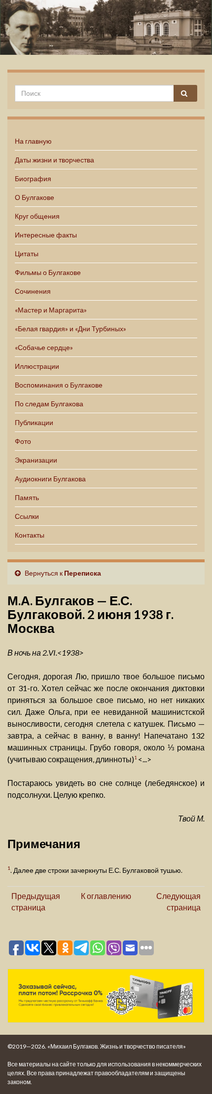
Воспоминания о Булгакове (59, 385)
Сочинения (33, 291)
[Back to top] (189, 1071)
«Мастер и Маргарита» (51, 310)
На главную (33, 141)
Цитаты (26, 253)
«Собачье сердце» (44, 347)
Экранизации (36, 460)
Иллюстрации (37, 366)
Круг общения (37, 216)
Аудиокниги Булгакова (50, 478)
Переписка (82, 573)
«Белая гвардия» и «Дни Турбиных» (70, 328)
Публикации (34, 422)
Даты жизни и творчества (54, 160)
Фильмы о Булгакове (48, 272)
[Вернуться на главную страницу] (106, 27)
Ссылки (27, 516)
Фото (23, 441)
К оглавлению (106, 895)
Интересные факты (46, 235)
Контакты (29, 535)
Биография (33, 178)
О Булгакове (34, 197)
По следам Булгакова (49, 403)
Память (27, 497)
